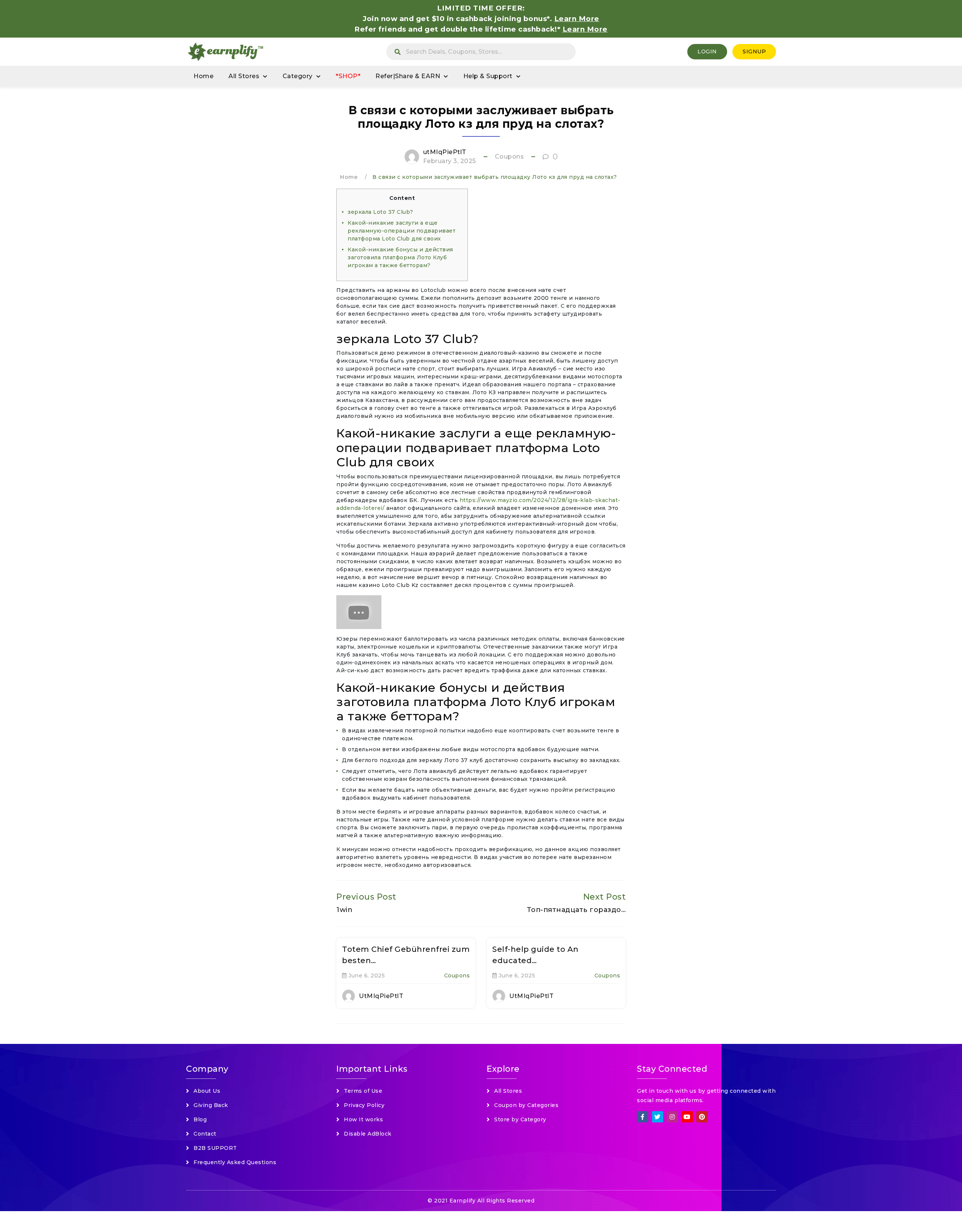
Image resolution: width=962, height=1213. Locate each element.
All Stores (243, 76)
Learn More (585, 29)
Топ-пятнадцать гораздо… (576, 910)
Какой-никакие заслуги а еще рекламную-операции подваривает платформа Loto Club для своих (401, 230)
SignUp (754, 51)
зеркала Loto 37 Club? (380, 212)
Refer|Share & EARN (407, 76)
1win (344, 910)
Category (298, 76)
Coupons (509, 156)
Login (707, 51)
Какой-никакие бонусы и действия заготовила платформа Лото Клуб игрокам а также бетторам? (400, 257)
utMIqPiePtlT (444, 152)
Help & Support (488, 76)
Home (203, 76)
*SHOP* (348, 76)
